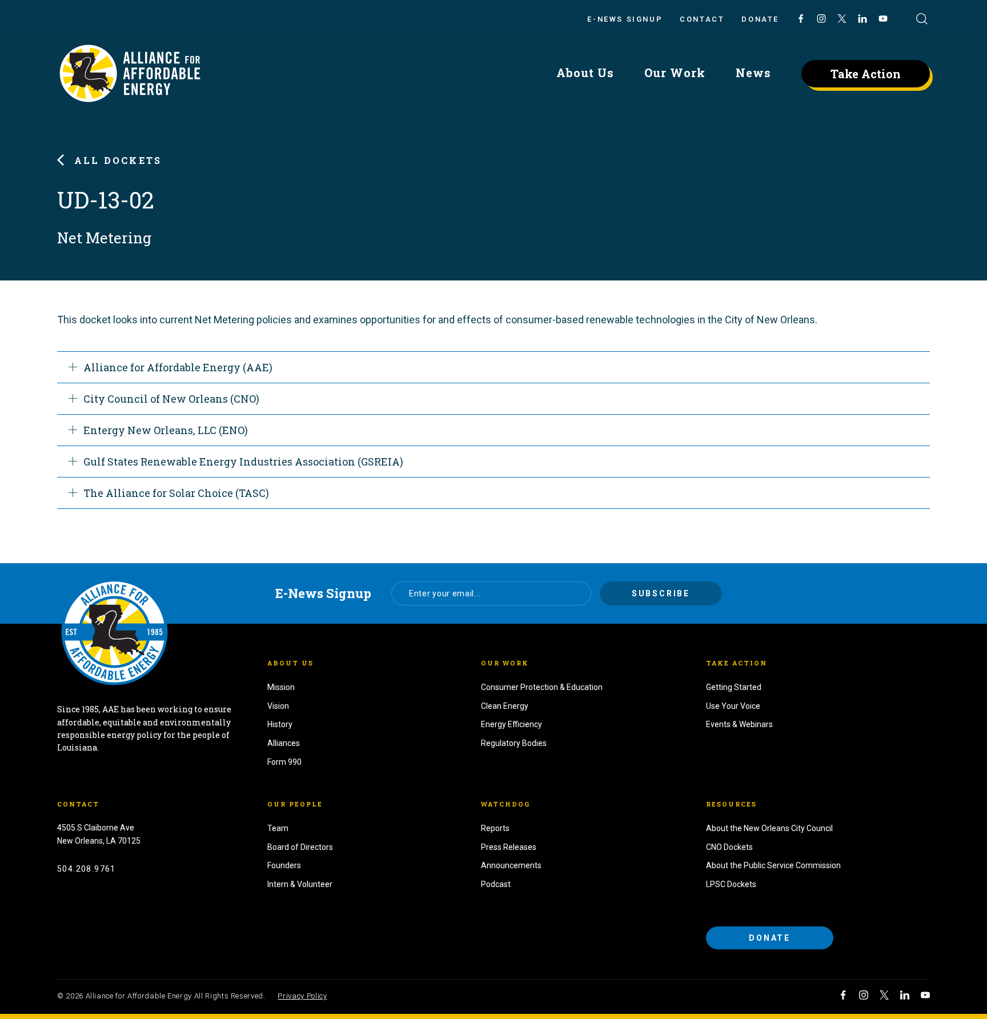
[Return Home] (114, 632)
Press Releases (508, 847)
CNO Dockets (729, 847)
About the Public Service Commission (773, 865)
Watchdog (505, 804)
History (279, 724)
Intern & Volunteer (299, 884)
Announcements (511, 865)
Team (277, 828)
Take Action (865, 73)
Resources (731, 804)
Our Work (674, 72)
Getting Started (733, 687)
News (753, 72)
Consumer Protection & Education (542, 687)
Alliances (283, 743)
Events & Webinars (739, 724)
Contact (702, 19)
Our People (295, 804)
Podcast (496, 884)
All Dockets (118, 160)
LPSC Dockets (731, 884)
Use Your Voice (733, 706)
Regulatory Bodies (514, 743)
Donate (760, 19)
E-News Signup (625, 19)
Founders (284, 865)
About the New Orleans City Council (769, 828)
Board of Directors (300, 847)
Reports (495, 828)
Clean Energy (504, 706)
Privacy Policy (302, 996)
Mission (281, 687)
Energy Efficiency (511, 724)
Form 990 (284, 762)
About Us (585, 72)
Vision (278, 706)
